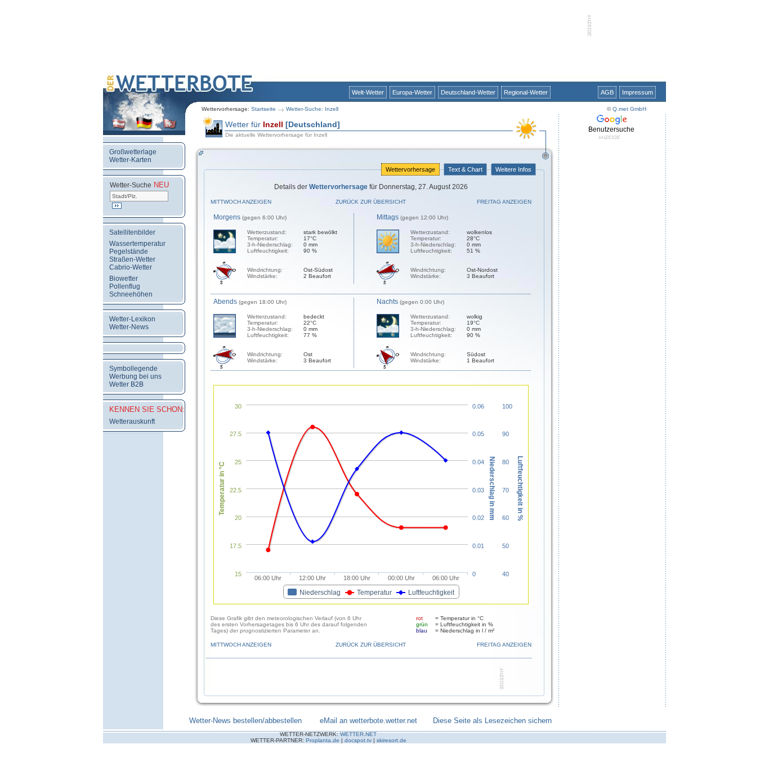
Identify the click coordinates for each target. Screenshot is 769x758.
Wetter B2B (126, 384)
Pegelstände (128, 251)
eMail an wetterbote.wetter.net (368, 720)
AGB (607, 92)
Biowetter (123, 278)
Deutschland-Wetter (468, 92)
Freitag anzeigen (504, 202)
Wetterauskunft (132, 421)
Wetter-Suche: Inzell (312, 109)
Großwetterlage (133, 152)
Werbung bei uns (135, 376)
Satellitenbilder (132, 232)
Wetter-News (129, 327)
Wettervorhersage (410, 169)
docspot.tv (358, 740)
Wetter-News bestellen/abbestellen (245, 720)
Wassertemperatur (137, 244)
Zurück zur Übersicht (371, 202)
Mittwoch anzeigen (241, 202)
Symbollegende (133, 369)
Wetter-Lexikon (132, 319)
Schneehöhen (131, 294)
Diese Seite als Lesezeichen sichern (492, 720)
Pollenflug (124, 286)
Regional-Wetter (526, 92)
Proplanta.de (322, 740)
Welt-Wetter (368, 92)
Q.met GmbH (629, 109)
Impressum (637, 92)
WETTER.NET (358, 734)
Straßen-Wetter (132, 259)
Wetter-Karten (130, 160)
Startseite (263, 109)
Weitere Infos (513, 169)
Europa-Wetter (412, 92)
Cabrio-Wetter (130, 267)
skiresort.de (391, 740)
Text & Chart (465, 169)
